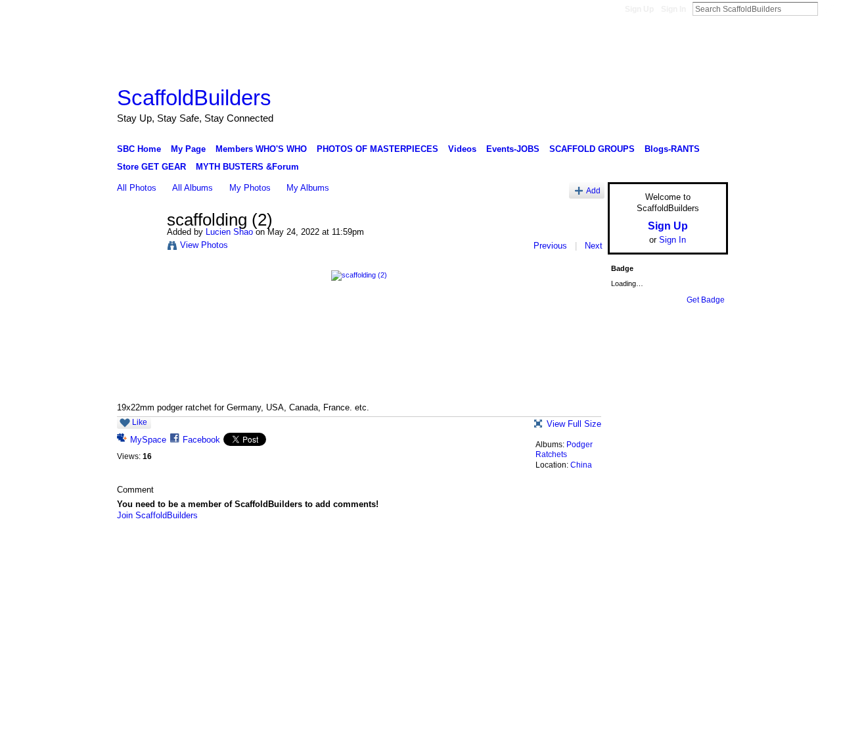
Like (139, 422)
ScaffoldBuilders (194, 97)
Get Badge (706, 300)
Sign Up (639, 9)
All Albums (192, 188)
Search (828, 8)
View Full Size (574, 424)
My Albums (307, 188)
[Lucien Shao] (138, 247)
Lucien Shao (229, 232)
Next (593, 246)
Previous (550, 246)
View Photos (204, 245)
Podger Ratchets (564, 450)
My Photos (250, 188)
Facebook (201, 440)
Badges (579, 550)
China (581, 465)
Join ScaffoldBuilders (157, 515)
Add (593, 190)
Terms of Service (698, 550)
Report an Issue (630, 550)
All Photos (136, 188)
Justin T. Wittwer (215, 550)
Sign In (673, 9)
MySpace (148, 440)
